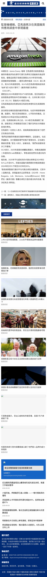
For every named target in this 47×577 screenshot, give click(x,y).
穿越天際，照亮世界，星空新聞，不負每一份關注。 (20, 566)
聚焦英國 (19, 19)
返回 (44, 19)
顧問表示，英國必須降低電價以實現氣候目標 (23, 195)
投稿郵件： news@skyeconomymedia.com (15, 474)
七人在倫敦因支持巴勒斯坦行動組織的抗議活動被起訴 (27, 191)
